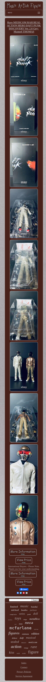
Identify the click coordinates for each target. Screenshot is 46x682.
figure (33, 652)
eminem (25, 634)
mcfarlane (20, 628)
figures (14, 633)
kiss (11, 652)
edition (35, 633)
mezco (23, 643)
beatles (24, 610)
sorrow (36, 629)
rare (34, 647)
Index (23, 663)
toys (18, 618)
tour (15, 624)
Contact (23, 667)
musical (31, 637)
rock (18, 653)
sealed (15, 642)
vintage (26, 648)
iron (20, 624)
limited (14, 606)
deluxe (14, 638)
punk (29, 614)
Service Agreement (23, 676)
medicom (33, 642)
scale (24, 653)
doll (35, 613)
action (16, 646)
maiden (10, 619)
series (22, 613)
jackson (33, 610)
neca (29, 623)
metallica (34, 618)
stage (25, 619)
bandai (34, 607)
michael (15, 610)
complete (13, 614)
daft (22, 638)
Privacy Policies (24, 671)
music (24, 606)
